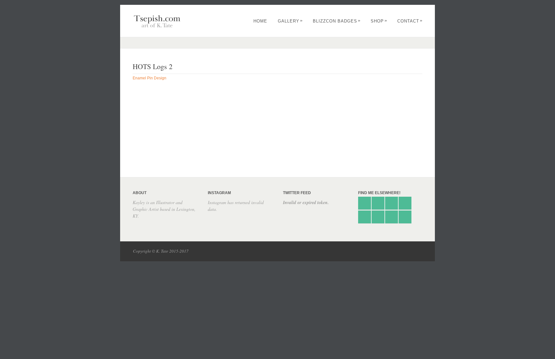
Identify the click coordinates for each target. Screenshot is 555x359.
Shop (379, 21)
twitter (364, 203)
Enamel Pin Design (149, 78)
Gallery (290, 21)
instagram (391, 217)
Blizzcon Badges (337, 21)
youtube (405, 217)
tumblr (391, 203)
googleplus (405, 203)
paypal (364, 217)
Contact (410, 21)
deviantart (378, 203)
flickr (378, 217)
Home (260, 21)
